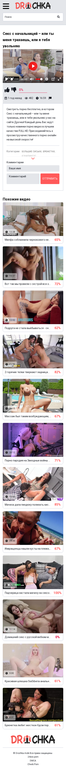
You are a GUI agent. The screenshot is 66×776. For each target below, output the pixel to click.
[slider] (14, 79)
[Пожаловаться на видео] (50, 98)
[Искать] (58, 17)
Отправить (50, 178)
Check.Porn (33, 764)
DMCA (33, 760)
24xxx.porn (33, 757)
